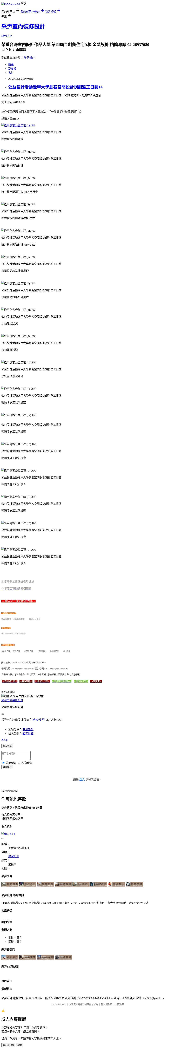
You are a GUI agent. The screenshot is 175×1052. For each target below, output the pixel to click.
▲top (4, 739)
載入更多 (7, 746)
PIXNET (62, 1004)
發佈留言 (7, 767)
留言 (44, 719)
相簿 (11, 64)
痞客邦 (37, 719)
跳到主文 (6, 36)
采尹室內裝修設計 (23, 26)
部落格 (12, 68)
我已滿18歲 (8, 1045)
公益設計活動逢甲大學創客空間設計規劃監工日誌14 (55, 87)
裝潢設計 (28, 729)
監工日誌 (28, 733)
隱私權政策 (106, 1004)
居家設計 (29, 57)
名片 (11, 72)
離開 (19, 1045)
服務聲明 (120, 1004)
